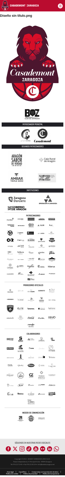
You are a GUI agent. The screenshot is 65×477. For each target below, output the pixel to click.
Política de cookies (12, 474)
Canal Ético (22, 472)
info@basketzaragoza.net (46, 464)
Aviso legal (10, 472)
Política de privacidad (30, 474)
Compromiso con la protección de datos (45, 472)
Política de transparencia (51, 474)
